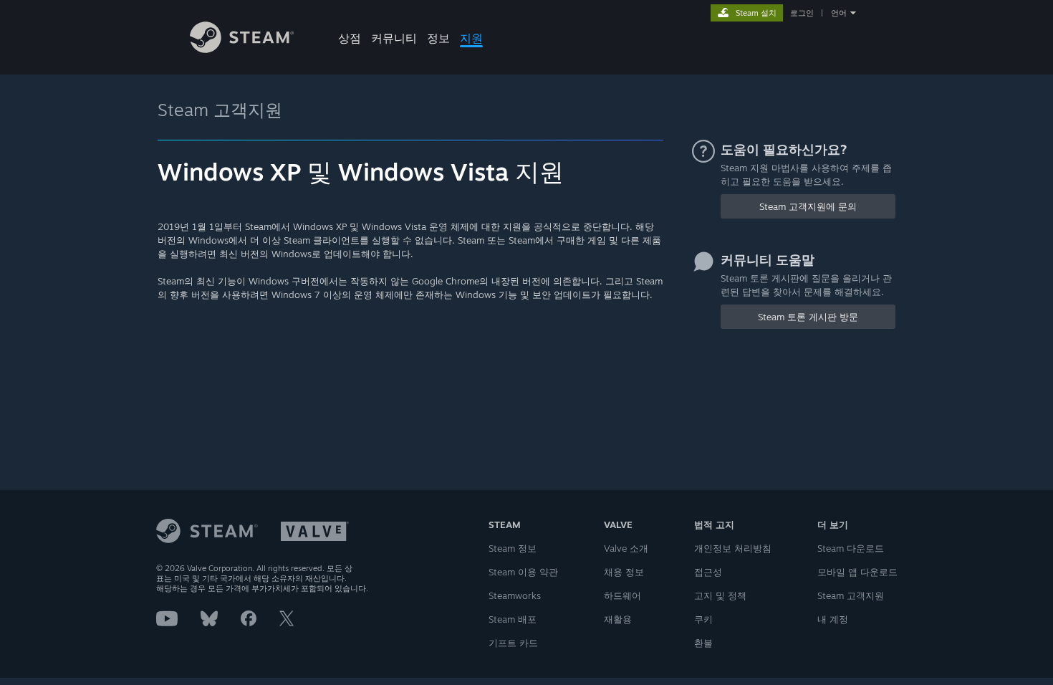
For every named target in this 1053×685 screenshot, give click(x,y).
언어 (839, 13)
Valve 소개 (626, 548)
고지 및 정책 (720, 595)
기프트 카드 (513, 642)
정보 (438, 38)
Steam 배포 (513, 619)
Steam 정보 (513, 548)
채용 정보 (624, 572)
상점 (349, 38)
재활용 (618, 619)
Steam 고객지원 (220, 109)
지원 (471, 38)
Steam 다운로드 (850, 548)
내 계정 (832, 619)
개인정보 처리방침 (732, 548)
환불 (703, 642)
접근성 (708, 572)
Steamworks (515, 595)
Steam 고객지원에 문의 (808, 206)
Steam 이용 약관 (523, 572)
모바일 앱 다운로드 (857, 572)
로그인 (802, 13)
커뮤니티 (394, 38)
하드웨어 (622, 595)
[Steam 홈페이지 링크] (242, 49)
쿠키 (703, 619)
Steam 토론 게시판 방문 (808, 316)
